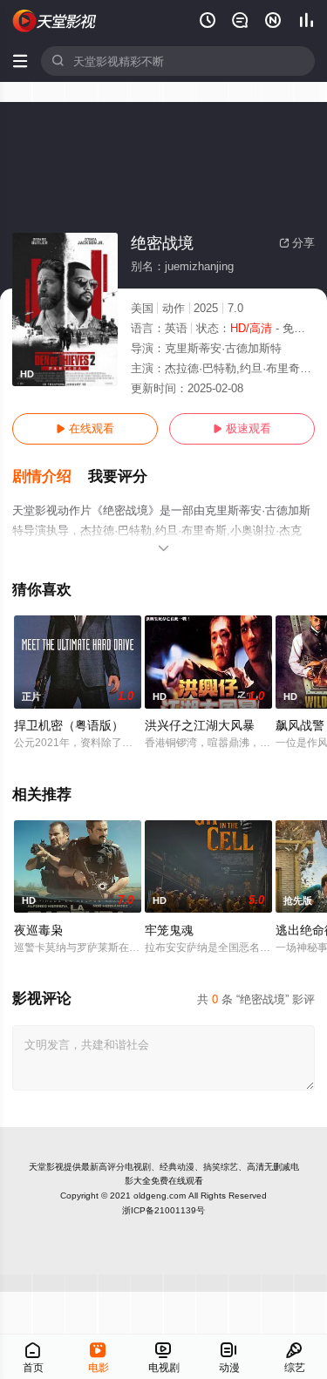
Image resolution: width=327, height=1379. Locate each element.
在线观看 (85, 428)
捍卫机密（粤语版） (69, 725)
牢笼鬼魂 (169, 930)
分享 (297, 242)
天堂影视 (46, 1167)
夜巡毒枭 (38, 930)
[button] (50, 477)
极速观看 (242, 428)
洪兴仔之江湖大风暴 (200, 725)
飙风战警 (300, 725)
